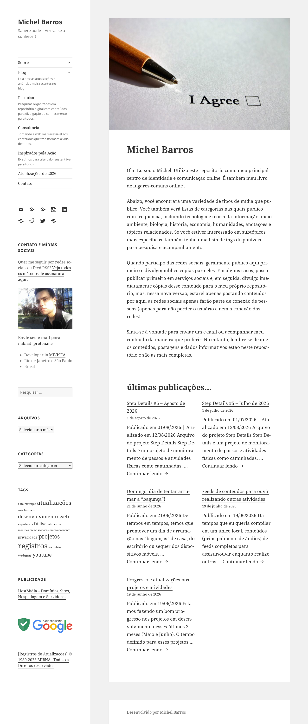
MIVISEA (57, 355)
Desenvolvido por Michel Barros (156, 712)
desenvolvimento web (43, 516)
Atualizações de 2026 (37, 173)
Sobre (23, 62)
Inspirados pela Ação (44, 158)
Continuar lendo (148, 473)
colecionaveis (26, 510)
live (42, 523)
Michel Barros (40, 21)
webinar (25, 555)
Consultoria (43, 135)
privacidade (28, 537)
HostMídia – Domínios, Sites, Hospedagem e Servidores (44, 593)
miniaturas (54, 524)
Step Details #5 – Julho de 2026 (235, 403)
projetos (49, 536)
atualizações (54, 502)
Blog (37, 80)
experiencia (25, 524)
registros (32, 546)
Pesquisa (42, 108)
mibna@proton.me (35, 343)
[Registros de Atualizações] (43, 654)
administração (27, 504)
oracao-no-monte (60, 530)
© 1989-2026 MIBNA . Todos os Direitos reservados (45, 659)
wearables (54, 547)
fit (36, 523)
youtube (42, 554)
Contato (25, 183)
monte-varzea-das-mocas (33, 530)
